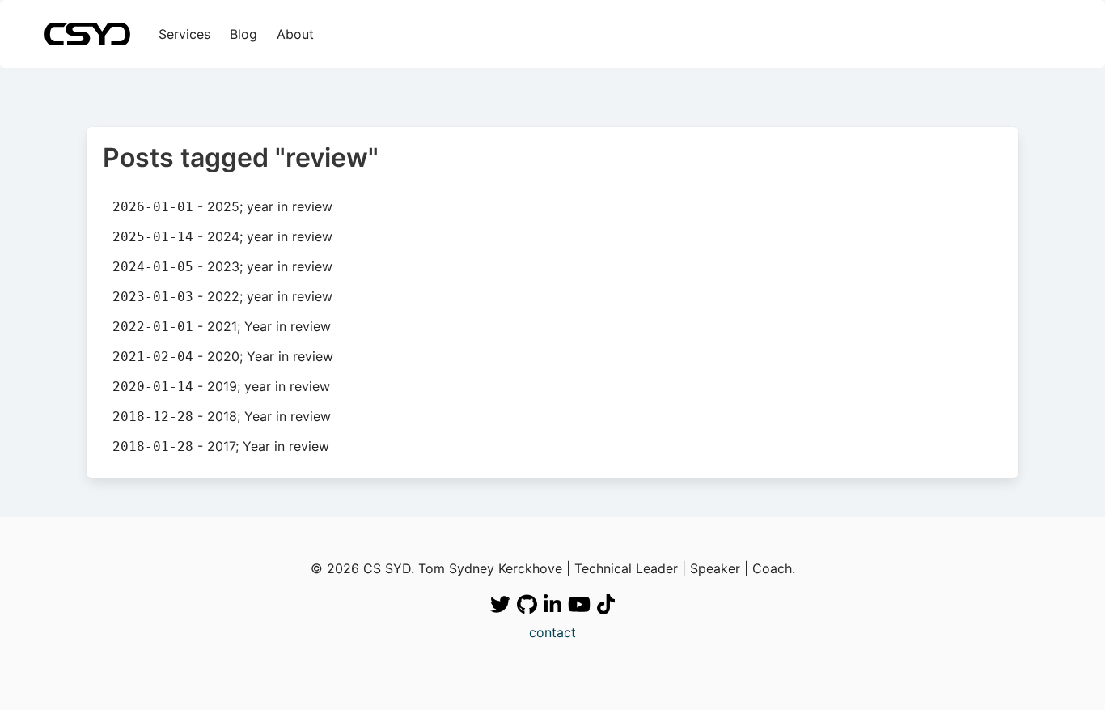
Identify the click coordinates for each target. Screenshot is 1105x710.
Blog (243, 34)
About (295, 34)
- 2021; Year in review (221, 326)
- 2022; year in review (222, 296)
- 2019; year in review (221, 386)
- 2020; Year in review (222, 356)
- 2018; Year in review (221, 416)
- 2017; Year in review (220, 446)
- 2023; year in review (222, 266)
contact (552, 632)
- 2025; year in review (222, 206)
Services (184, 34)
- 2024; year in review (222, 236)
